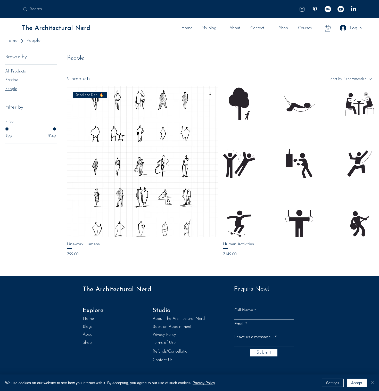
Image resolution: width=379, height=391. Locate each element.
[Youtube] (340, 9)
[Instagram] (302, 9)
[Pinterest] (315, 9)
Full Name (243, 310)
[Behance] (328, 9)
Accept (356, 382)
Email (239, 324)
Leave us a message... (254, 337)
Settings (332, 382)
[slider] (7, 129)
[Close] (373, 383)
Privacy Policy (204, 382)
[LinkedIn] (353, 9)
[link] (328, 28)
